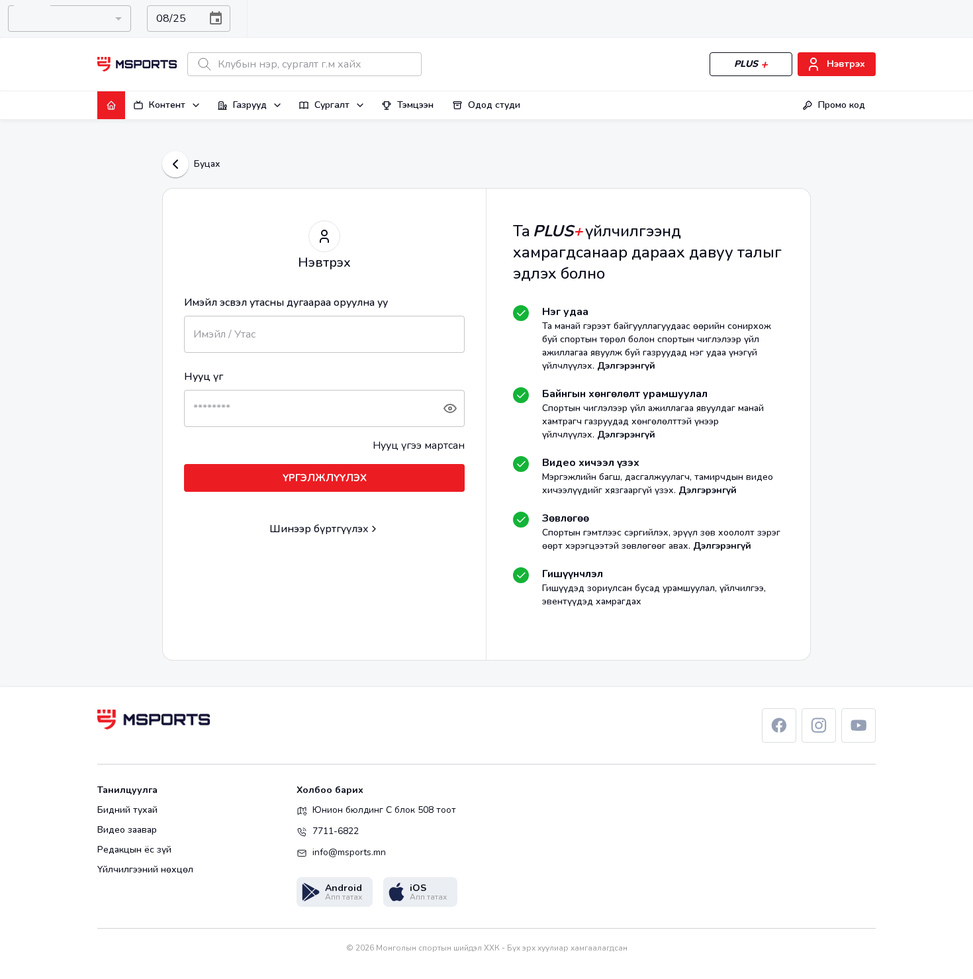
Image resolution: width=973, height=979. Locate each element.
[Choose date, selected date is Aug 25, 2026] (216, 18)
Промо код (841, 105)
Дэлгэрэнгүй (626, 365)
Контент (167, 105)
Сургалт (331, 105)
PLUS (746, 64)
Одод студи (494, 105)
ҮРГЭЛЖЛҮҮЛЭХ (325, 478)
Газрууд (250, 105)
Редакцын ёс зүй (134, 850)
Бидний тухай (127, 810)
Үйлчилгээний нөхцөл (145, 869)
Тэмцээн (415, 105)
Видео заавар (127, 830)
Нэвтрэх (846, 64)
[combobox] (69, 18)
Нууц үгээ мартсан (419, 445)
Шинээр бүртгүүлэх (319, 529)
